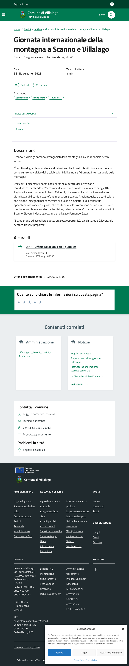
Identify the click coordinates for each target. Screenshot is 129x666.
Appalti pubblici (48, 521)
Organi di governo (23, 501)
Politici (17, 521)
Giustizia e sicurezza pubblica (76, 503)
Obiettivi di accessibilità (72, 601)
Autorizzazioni (47, 526)
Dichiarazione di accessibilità (74, 591)
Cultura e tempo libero (48, 538)
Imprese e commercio (77, 511)
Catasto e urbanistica (51, 531)
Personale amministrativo (22, 528)
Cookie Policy (79, 660)
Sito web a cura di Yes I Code (32, 660)
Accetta (59, 652)
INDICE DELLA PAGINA (25, 113)
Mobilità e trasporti (76, 516)
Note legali (72, 584)
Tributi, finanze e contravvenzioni (74, 533)
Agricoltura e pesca (50, 501)
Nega (84, 652)
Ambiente (45, 506)
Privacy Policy (91, 660)
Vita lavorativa (73, 546)
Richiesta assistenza (50, 594)
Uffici (16, 511)
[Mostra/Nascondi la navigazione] (4, 14)
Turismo (70, 541)
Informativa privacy (76, 579)
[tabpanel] (38, 364)
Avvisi (96, 511)
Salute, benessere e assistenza (76, 523)
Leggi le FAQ (46, 569)
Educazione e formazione (47, 548)
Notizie (96, 501)
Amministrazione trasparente (75, 571)
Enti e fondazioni (22, 516)
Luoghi (96, 532)
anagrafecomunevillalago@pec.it (31, 621)
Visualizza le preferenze (111, 652)
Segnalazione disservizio (47, 586)
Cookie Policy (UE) (75, 609)
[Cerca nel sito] (111, 15)
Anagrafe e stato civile (49, 513)
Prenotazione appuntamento (48, 576)
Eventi (96, 537)
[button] (122, 628)
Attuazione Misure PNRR (27, 647)
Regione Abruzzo (21, 4)
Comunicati (98, 506)
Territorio (97, 542)
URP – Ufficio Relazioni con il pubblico (51, 247)
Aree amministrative (24, 506)
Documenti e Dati (23, 536)
